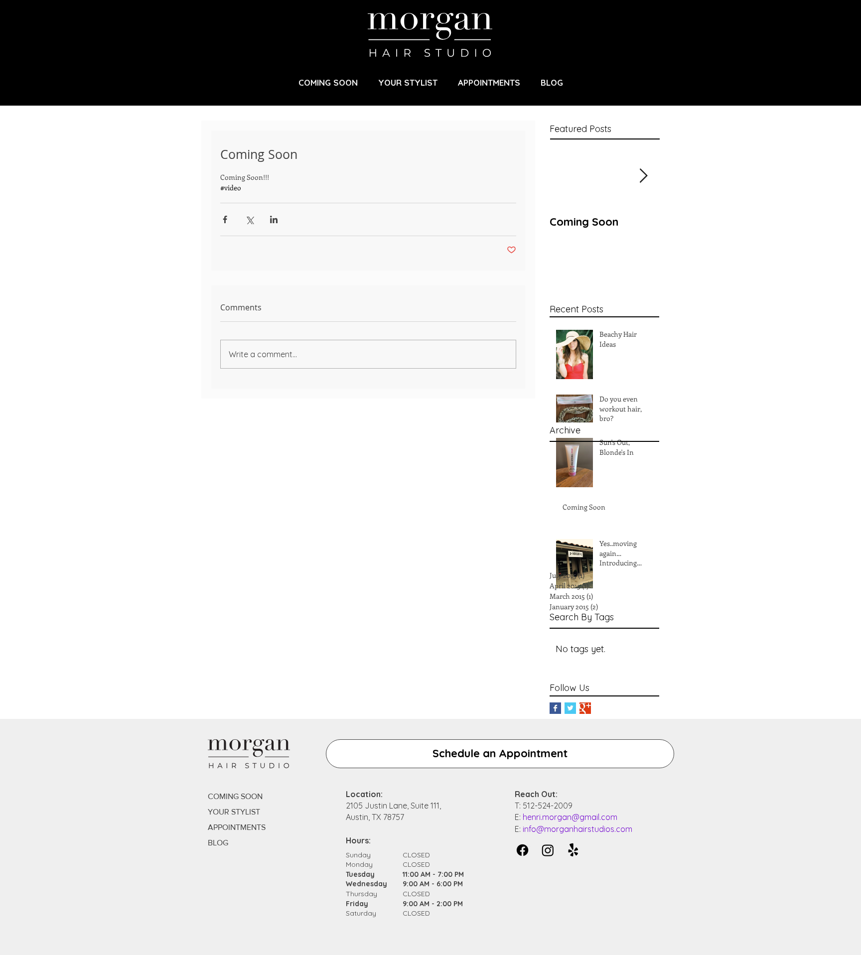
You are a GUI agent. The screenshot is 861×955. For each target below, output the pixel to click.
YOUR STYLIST (234, 812)
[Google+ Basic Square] (585, 708)
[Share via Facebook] (225, 219)
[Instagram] (548, 850)
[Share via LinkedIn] (274, 219)
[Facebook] (522, 850)
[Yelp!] (573, 850)
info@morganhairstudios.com (577, 829)
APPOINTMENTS (237, 827)
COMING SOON (235, 796)
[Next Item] (643, 176)
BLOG (218, 842)
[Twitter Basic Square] (570, 708)
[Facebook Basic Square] (555, 708)
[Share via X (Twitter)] (249, 219)
